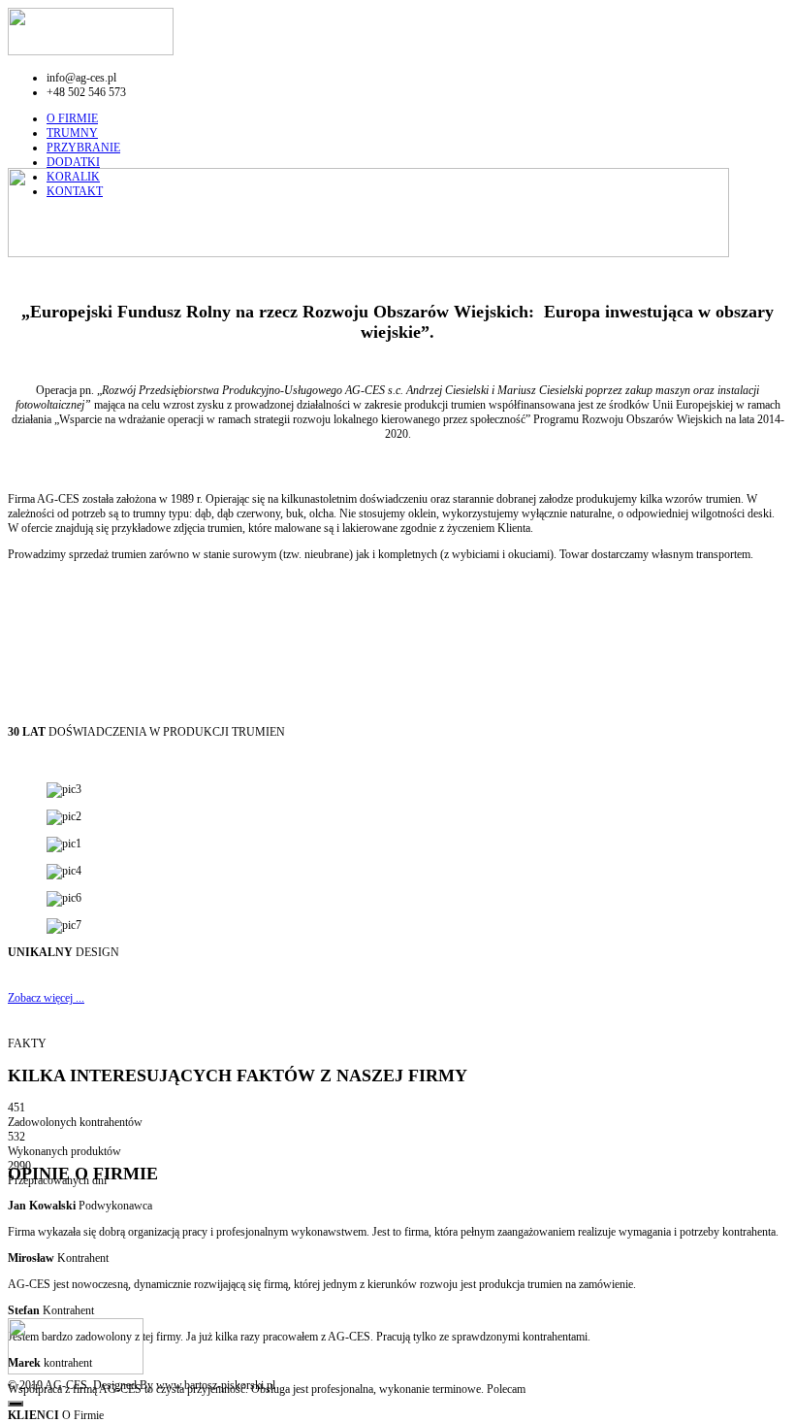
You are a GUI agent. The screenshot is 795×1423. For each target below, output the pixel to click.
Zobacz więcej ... (46, 998)
